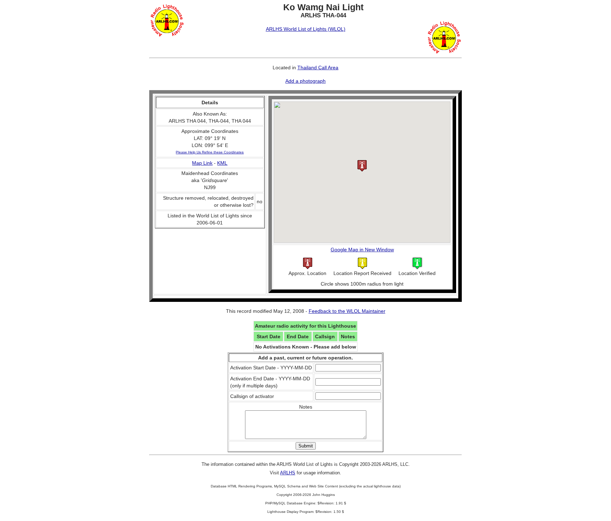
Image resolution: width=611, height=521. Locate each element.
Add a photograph (305, 81)
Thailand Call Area (317, 67)
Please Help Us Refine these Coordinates (210, 152)
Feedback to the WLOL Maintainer (347, 311)
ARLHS (287, 472)
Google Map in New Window (362, 249)
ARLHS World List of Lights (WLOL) (305, 29)
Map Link (202, 163)
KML (222, 163)
